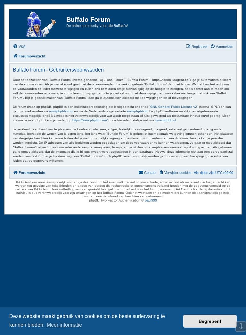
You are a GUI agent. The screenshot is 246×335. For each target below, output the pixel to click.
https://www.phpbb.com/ (90, 120)
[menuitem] (19, 46)
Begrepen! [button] (210, 321)
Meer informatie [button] (64, 325)
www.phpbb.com (61, 111)
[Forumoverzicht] (38, 24)
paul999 (151, 200)
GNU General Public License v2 (173, 106)
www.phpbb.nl (137, 111)
